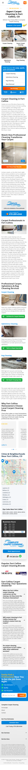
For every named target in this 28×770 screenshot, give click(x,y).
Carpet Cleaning (10, 73)
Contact (3, 712)
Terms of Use (15, 762)
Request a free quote (14, 25)
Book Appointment (14, 551)
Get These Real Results (14, 167)
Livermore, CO (7, 501)
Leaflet (24, 484)
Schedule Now (14, 722)
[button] (14, 472)
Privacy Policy (21, 762)
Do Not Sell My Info (7, 762)
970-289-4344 (15, 214)
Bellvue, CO (6, 490)
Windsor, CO (6, 495)
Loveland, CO (6, 492)
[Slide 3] (14, 449)
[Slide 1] (11, 449)
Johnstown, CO (7, 504)
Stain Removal (10, 84)
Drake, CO (5, 499)
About (3, 710)
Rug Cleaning (10, 80)
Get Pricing (14, 88)
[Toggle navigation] (3, 2)
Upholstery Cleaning (12, 77)
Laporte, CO (6, 488)
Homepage (4, 707)
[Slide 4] (16, 449)
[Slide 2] (13, 449)
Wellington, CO (7, 497)
